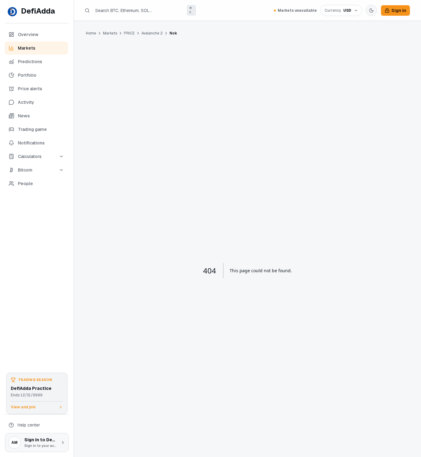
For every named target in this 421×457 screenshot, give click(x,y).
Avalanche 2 (152, 33)
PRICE (129, 33)
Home (91, 33)
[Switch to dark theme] (371, 10)
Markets (110, 33)
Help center (29, 425)
